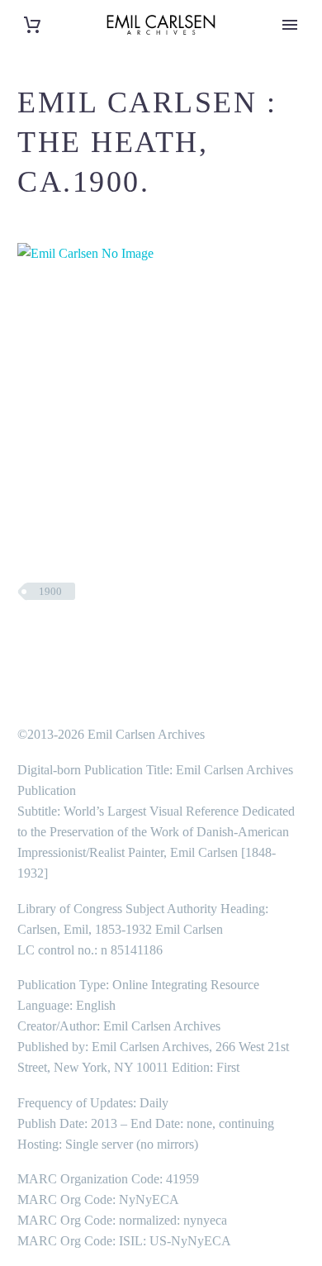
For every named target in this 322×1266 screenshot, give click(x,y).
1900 (50, 591)
